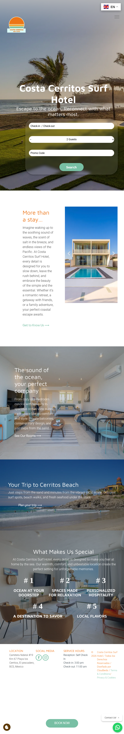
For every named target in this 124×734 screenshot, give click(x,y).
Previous (69, 253)
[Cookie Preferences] (6, 727)
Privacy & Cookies (106, 677)
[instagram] (45, 657)
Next (113, 253)
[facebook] (39, 657)
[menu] (117, 17)
